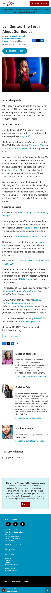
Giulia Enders (26, 279)
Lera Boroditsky (32, 227)
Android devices (11, 570)
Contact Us (9, 560)
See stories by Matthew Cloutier (29, 441)
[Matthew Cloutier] (7, 432)
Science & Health (11, 336)
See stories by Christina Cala (28, 418)
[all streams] (48, 590)
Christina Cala (8, 38)
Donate (25, 504)
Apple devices (10, 569)
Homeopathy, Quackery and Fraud (31, 236)
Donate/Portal (40, 3)
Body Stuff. (25, 136)
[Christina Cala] (7, 391)
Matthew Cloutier (24, 428)
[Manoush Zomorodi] (7, 357)
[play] (3, 590)
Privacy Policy (10, 550)
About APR (9, 559)
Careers (8, 562)
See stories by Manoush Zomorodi (30, 376)
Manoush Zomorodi (17, 36)
